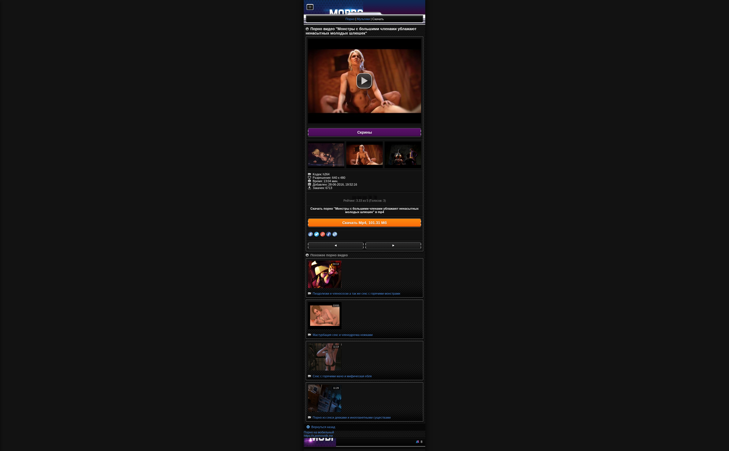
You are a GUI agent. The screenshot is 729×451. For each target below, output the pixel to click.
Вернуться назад (323, 427)
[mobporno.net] (333, 7)
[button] (364, 80)
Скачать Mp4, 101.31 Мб (364, 223)
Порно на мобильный (319, 432)
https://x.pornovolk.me (318, 435)
